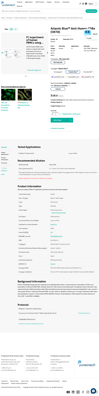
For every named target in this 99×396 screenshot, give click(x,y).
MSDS (3, 174)
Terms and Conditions (37, 381)
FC (15, 29)
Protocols (4, 163)
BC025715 (53, 224)
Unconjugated (58, 72)
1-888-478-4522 (6, 368)
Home (3, 18)
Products (10, 18)
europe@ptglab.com (32, 370)
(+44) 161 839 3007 (32, 368)
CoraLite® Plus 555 (73, 77)
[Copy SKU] (69, 85)
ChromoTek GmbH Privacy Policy (10, 387)
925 (51, 232)
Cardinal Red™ (88, 72)
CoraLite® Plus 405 (58, 77)
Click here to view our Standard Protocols (31, 323)
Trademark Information (53, 381)
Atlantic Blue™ (73, 72)
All (11, 29)
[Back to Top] (87, 391)
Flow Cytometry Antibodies (37, 18)
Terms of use (25, 381)
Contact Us (4, 381)
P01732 (52, 264)
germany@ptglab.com (57, 370)
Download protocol (84, 313)
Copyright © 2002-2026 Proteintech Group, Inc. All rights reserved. (43, 387)
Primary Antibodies (20, 18)
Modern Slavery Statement (19, 383)
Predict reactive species (58, 212)
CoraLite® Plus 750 (88, 77)
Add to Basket (57, 120)
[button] (93, 391)
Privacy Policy (14, 381)
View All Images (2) (34, 70)
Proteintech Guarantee (57, 128)
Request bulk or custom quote (71, 114)
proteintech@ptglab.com (8, 370)
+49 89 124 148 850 (57, 368)
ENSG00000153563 (56, 236)
